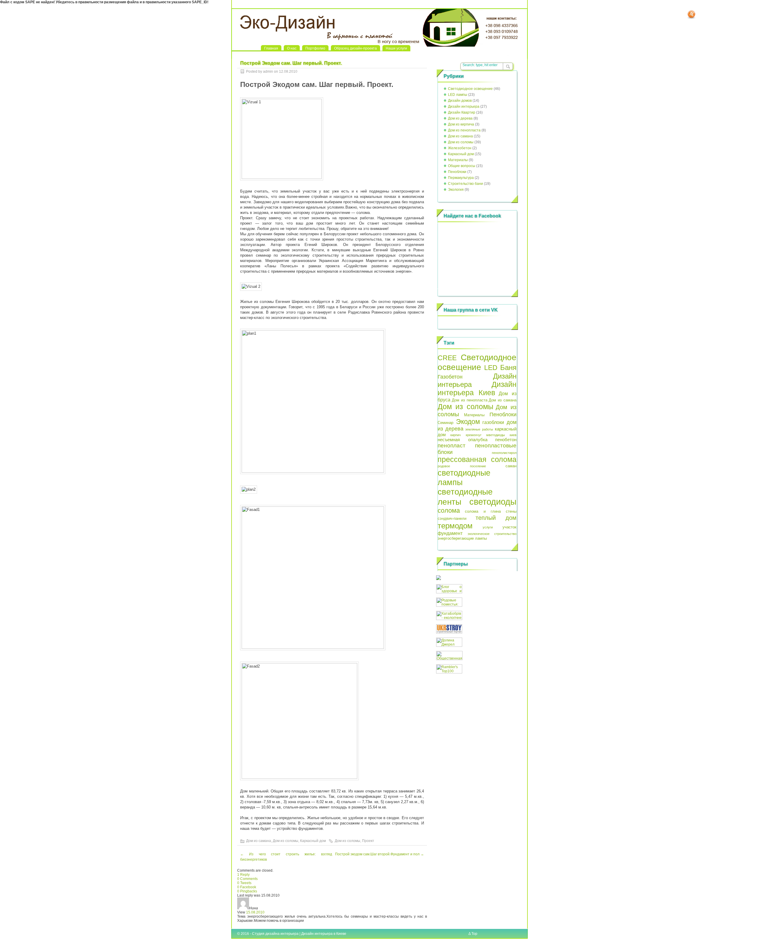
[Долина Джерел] (449, 646)
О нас (291, 48)
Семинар (445, 422)
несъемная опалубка (462, 439)
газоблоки (493, 422)
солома (449, 510)
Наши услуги (396, 48)
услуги (488, 527)
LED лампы (457, 95)
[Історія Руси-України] (438, 579)
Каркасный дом (313, 841)
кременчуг (473, 435)
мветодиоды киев (501, 435)
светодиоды (492, 501)
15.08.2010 (255, 912)
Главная (271, 48)
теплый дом (496, 517)
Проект (368, 841)
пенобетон (505, 439)
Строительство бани (465, 184)
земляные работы (479, 429)
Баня (508, 367)
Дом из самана (258, 841)
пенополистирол (504, 453)
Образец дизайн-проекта (355, 48)
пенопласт (451, 445)
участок (509, 527)
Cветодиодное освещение (470, 89)
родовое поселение (462, 466)
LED (491, 367)
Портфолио (315, 48)
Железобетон (459, 148)
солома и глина (483, 511)
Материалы (458, 160)
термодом (455, 525)
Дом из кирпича (461, 124)
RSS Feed (691, 14)
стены (511, 511)
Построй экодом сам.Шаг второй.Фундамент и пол (379, 854)
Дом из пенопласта (464, 130)
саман (511, 466)
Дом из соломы (285, 841)
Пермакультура (461, 178)
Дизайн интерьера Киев (477, 388)
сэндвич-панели (452, 518)
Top (474, 934)
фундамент (450, 533)
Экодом (468, 421)
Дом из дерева (460, 118)
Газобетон (450, 377)
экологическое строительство (492, 534)
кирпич (455, 435)
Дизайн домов (460, 100)
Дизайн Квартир (461, 112)
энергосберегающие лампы (462, 538)
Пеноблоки (457, 172)
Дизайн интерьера (463, 106)
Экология (456, 190)
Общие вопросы (461, 166)
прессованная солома (477, 459)
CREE (447, 358)
